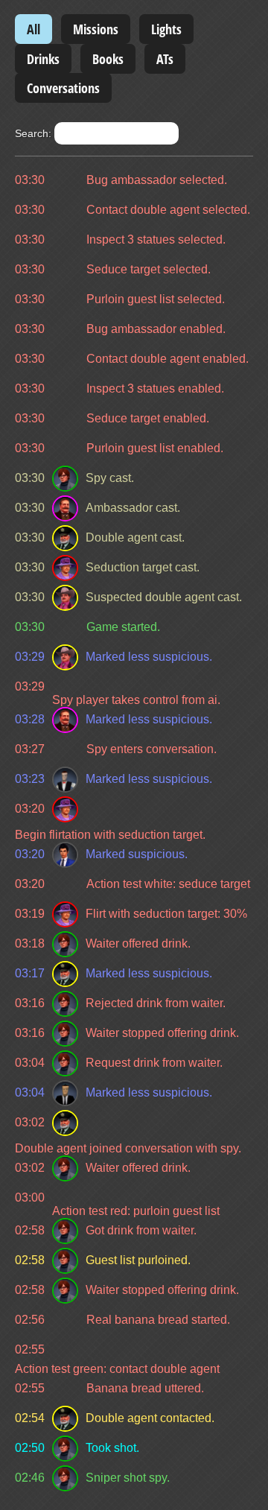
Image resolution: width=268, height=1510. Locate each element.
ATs (164, 59)
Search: (34, 133)
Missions (95, 29)
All (33, 29)
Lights (166, 29)
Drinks (43, 59)
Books (108, 59)
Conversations (63, 88)
